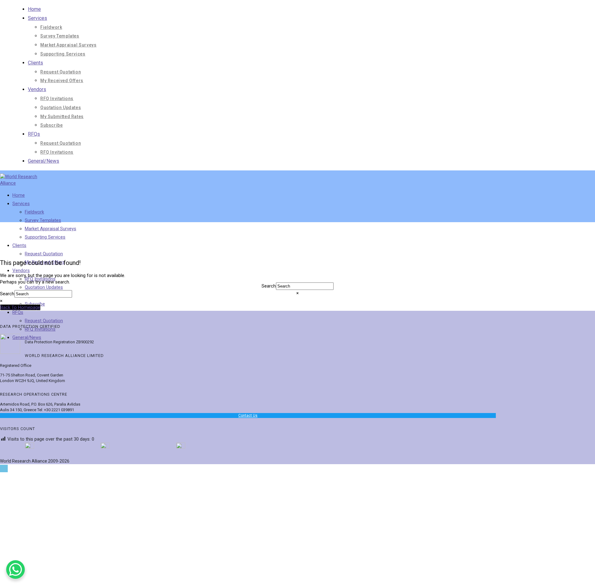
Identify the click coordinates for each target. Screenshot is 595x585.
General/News (43, 161)
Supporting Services (62, 53)
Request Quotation (60, 71)
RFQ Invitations (56, 98)
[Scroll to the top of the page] (4, 468)
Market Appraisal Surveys (68, 44)
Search (269, 286)
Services (37, 18)
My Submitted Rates (62, 116)
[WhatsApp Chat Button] (15, 569)
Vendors (37, 89)
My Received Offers (61, 80)
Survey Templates (59, 35)
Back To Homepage (20, 307)
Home (34, 9)
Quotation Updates (60, 107)
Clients (35, 63)
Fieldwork (51, 27)
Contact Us (248, 415)
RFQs (34, 134)
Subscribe (51, 125)
